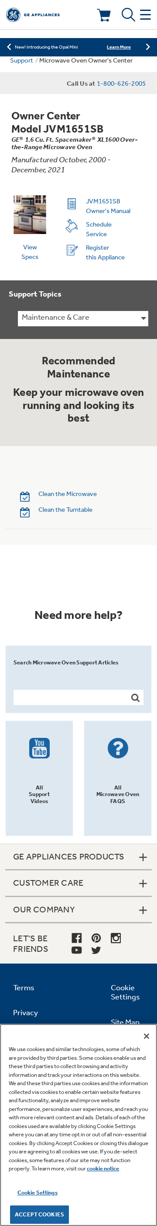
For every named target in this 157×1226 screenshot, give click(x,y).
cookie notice (103, 1168)
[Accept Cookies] (146, 1036)
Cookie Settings (37, 1192)
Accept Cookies (39, 1214)
